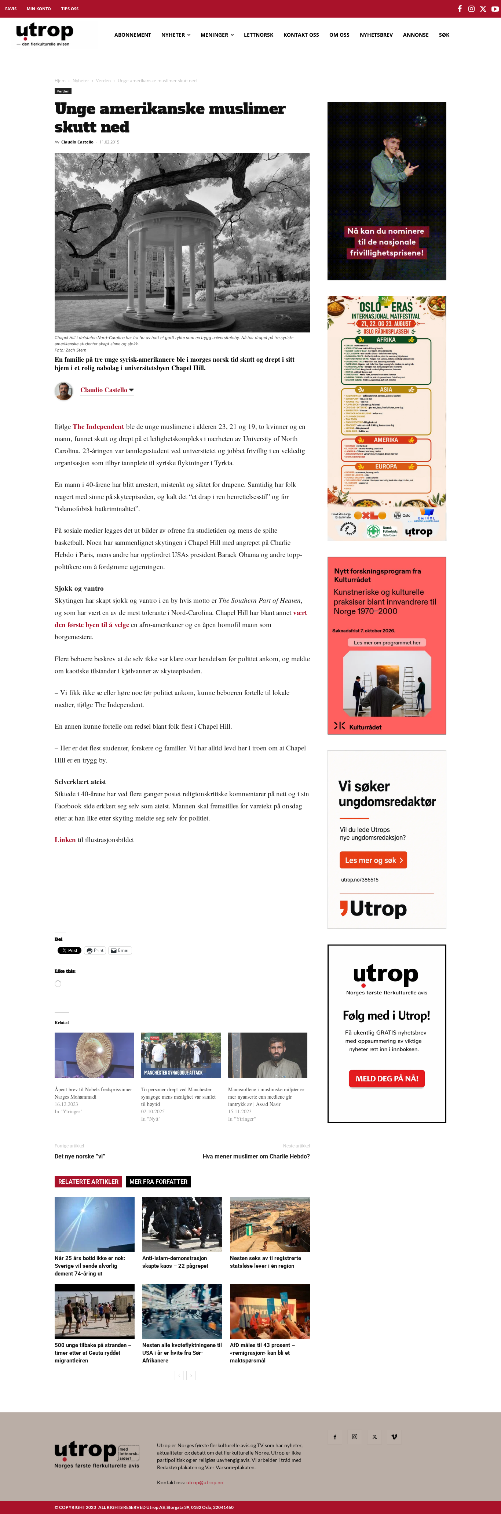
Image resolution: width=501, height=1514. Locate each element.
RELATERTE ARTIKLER (88, 1181)
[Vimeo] (394, 1437)
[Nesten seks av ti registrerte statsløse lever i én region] (270, 1224)
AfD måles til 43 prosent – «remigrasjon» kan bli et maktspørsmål (262, 1353)
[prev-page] (179, 1375)
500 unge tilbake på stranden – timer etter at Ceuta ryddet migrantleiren (93, 1353)
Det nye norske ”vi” (80, 1156)
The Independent (98, 426)
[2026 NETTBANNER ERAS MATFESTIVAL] (387, 538)
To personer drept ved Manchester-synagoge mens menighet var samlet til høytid (178, 1096)
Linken (65, 839)
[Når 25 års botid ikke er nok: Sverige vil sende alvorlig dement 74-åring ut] (95, 1224)
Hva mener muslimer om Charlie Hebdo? (256, 1156)
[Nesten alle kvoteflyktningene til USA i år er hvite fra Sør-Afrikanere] (182, 1311)
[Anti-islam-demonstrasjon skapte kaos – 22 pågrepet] (182, 1224)
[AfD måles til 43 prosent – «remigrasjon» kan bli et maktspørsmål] (270, 1311)
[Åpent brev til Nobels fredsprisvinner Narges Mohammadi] (94, 1055)
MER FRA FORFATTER (158, 1181)
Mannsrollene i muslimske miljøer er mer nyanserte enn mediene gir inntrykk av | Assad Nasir (266, 1096)
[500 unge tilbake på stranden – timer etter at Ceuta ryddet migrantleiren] (95, 1311)
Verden (103, 80)
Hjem (60, 80)
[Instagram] (354, 1437)
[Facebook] (335, 1437)
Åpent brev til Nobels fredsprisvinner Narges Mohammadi (93, 1093)
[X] (374, 1437)
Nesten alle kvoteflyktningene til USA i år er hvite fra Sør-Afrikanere (182, 1353)
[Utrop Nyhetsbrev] (387, 1121)
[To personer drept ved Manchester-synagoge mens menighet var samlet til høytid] (180, 1055)
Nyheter (81, 80)
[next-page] (190, 1375)
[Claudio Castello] (69, 391)
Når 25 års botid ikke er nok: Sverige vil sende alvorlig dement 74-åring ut (90, 1266)
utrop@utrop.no (204, 1482)
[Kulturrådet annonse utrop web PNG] (387, 732)
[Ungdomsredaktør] (387, 926)
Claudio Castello (77, 142)
